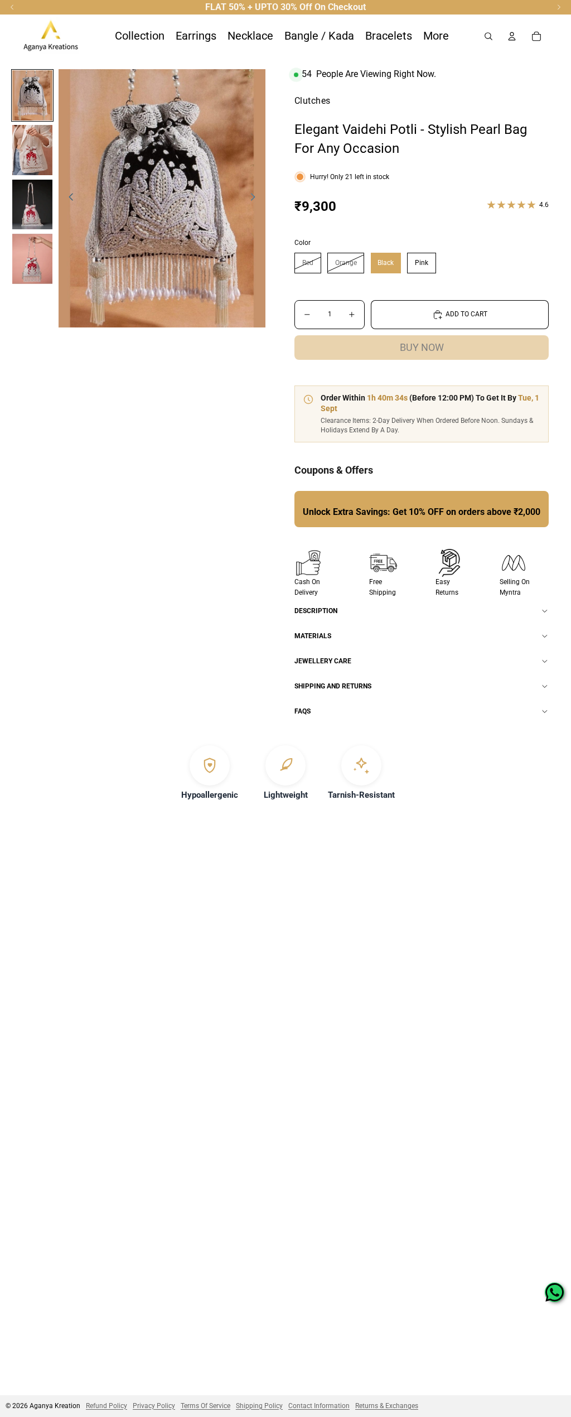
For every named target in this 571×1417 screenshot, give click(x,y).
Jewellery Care (322, 661)
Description (315, 611)
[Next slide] (256, 198)
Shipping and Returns (332, 686)
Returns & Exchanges (386, 1406)
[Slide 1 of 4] (32, 95)
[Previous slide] (68, 198)
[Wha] (554, 1292)
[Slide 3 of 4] (32, 205)
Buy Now (422, 347)
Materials (312, 636)
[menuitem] (436, 36)
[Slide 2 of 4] (32, 150)
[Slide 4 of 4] (32, 259)
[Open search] (488, 36)
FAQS (302, 711)
